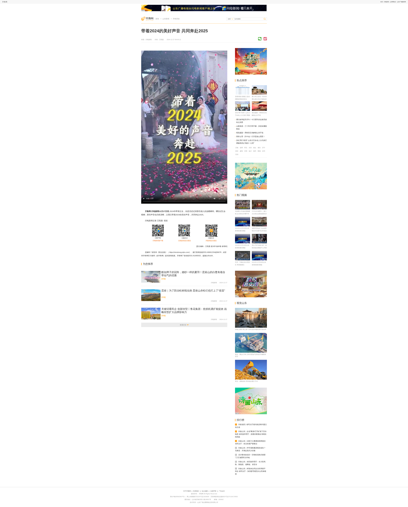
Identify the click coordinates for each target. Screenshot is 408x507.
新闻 (157, 19)
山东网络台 (393, 2)
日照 (245, 151)
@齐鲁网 (160, 256)
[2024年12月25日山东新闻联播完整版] (242, 221)
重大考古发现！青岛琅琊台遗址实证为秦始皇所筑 (259, 99)
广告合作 (222, 491)
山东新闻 (165, 19)
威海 (241, 151)
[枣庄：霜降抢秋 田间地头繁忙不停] (251, 370)
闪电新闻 (386, 2)
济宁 (263, 147)
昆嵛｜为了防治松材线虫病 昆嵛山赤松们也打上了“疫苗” (193, 290)
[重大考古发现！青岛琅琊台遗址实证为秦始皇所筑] (259, 94)
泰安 (236, 151)
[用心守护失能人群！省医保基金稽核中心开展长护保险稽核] (259, 238)
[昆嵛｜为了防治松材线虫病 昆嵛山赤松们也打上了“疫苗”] (151, 295)
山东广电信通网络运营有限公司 (207, 502)
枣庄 (245, 147)
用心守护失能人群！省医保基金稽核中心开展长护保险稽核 (259, 247)
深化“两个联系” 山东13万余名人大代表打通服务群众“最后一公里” (242, 115)
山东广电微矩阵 (401, 2)
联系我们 (196, 491)
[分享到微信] (259, 38)
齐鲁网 (4, 2)
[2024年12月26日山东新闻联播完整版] (259, 255)
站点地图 (205, 491)
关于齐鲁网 (187, 491)
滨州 (263, 151)
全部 (229, 19)
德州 (254, 151)
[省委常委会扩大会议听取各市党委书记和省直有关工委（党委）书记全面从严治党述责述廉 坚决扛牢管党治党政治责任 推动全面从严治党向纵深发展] (259, 221)
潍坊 (259, 147)
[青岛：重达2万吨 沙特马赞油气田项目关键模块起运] (251, 343)
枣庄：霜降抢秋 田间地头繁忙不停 (246, 381)
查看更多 (183, 325)
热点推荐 (242, 80)
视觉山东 (242, 303)
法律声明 (213, 491)
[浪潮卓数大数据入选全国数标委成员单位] (242, 94)
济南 (236, 147)
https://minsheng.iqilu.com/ (179, 252)
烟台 (254, 147)
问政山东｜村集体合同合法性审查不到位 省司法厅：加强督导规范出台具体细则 (250, 471)
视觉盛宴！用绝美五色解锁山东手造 (249, 133)
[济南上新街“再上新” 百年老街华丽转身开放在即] (251, 318)
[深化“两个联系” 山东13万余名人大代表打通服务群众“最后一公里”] (242, 110)
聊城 (259, 151)
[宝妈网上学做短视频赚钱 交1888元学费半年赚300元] (242, 204)
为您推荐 (148, 263)
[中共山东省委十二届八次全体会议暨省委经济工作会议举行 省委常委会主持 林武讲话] (259, 204)
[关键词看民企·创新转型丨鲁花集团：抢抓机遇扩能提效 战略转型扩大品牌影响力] (151, 313)
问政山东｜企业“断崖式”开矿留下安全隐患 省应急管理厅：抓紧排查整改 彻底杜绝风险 (251, 434)
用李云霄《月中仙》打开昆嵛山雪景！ (250, 136)
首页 (381, 2)
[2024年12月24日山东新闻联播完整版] (242, 238)
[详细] (163, 279)
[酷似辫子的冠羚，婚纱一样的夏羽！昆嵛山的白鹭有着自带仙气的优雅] (151, 277)
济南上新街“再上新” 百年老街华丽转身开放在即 (250, 329)
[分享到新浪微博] (265, 38)
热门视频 (242, 195)
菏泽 (236, 154)
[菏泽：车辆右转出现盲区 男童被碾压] (242, 255)
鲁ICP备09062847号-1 (177, 496)
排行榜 (240, 419)
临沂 (250, 151)
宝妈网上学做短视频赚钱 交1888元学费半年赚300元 (242, 213)
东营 (250, 147)
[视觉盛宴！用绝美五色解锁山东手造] (259, 110)
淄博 (241, 147)
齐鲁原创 (176, 19)
